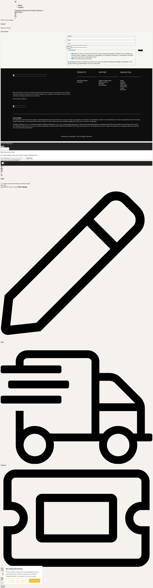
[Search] (76, 14)
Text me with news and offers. (82, 59)
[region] (23, 575)
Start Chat (29, 158)
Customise (11, 580)
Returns (24, 99)
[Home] (76, 167)
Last (69, 43)
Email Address (5, 158)
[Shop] (76, 169)
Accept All (35, 580)
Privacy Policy (17, 99)
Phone (68, 48)
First (69, 40)
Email (68, 46)
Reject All (23, 580)
